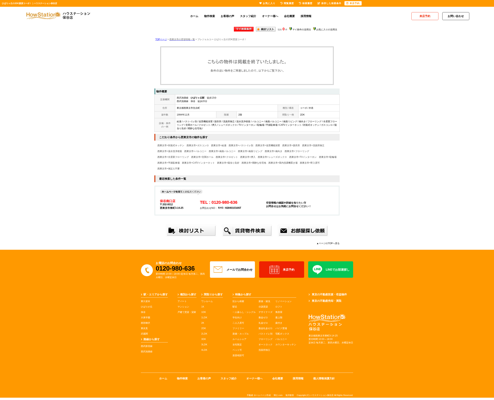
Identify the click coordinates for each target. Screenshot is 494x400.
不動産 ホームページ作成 (259, 395)
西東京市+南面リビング (250, 151)
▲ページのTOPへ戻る (328, 243)
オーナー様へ (270, 16)
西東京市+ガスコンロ (198, 145)
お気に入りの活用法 (326, 29)
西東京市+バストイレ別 (241, 145)
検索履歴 (307, 3)
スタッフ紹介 (248, 16)
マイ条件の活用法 (301, 29)
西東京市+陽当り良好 (228, 162)
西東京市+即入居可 (310, 162)
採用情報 (306, 16)
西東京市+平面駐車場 (168, 162)
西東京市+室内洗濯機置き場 (283, 162)
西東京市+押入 (247, 157)
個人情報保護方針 (324, 378)
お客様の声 (227, 16)
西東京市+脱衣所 (291, 145)
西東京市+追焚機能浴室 (267, 145)
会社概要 (289, 16)
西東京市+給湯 (218, 145)
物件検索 (209, 16)
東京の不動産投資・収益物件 (329, 294)
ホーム (194, 16)
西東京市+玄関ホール (202, 157)
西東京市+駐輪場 (328, 157)
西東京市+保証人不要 (168, 168)
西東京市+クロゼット (227, 157)
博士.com (278, 395)
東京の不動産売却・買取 (327, 300)
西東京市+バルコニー (195, 151)
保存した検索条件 (331, 3)
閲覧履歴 (289, 3)
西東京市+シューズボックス (272, 157)
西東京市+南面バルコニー (222, 151)
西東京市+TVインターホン (303, 157)
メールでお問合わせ (240, 269)
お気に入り (269, 3)
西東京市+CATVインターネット (198, 162)
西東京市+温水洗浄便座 (169, 151)
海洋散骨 (289, 395)
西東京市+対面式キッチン (170, 145)
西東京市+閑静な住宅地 (254, 162)
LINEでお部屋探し (338, 269)
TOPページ (161, 39)
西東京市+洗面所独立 (313, 145)
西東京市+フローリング (297, 151)
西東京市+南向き (273, 151)
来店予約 (288, 269)
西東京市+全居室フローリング (173, 157)
